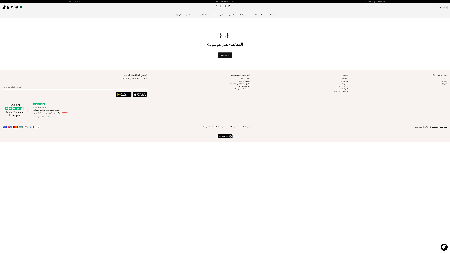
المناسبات (212, 15)
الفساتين (231, 15)
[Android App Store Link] (123, 94)
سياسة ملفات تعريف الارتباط (240, 89)
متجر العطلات (242, 15)
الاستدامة (444, 81)
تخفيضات (271, 15)
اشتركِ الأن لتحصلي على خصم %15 (375, 1)
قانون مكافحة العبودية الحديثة (239, 84)
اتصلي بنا (345, 84)
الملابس (222, 15)
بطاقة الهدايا (245, 78)
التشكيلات (201, 15)
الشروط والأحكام (244, 81)
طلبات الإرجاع (344, 81)
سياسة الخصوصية (243, 86)
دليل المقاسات (343, 89)
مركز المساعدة (343, 86)
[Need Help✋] (444, 247)
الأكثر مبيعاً (254, 15)
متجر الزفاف (443, 84)
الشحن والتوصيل (343, 78)
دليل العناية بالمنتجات (341, 91)
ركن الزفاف (178, 15)
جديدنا (263, 15)
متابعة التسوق (225, 55)
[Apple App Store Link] (140, 94)
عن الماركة (444, 78)
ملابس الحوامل (190, 15)
